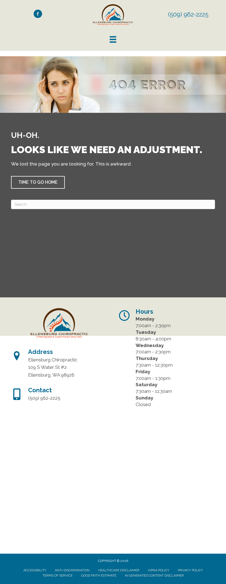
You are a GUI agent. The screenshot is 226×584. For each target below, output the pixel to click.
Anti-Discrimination (72, 570)
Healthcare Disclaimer (118, 570)
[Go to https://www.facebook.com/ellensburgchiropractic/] (37, 14)
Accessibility (34, 570)
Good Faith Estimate (98, 575)
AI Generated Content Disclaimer (154, 575)
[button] (38, 182)
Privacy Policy (190, 570)
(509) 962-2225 (188, 14)
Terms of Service (57, 575)
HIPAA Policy (158, 570)
